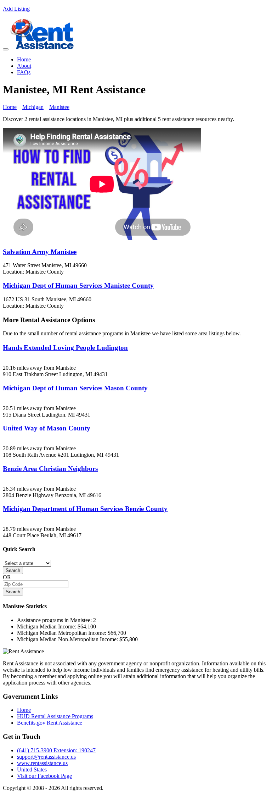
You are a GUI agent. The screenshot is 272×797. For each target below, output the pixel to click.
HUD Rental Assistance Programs (55, 716)
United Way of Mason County (46, 428)
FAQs (23, 72)
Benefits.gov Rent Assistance (49, 723)
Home (24, 59)
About (24, 66)
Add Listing (16, 9)
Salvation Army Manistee (39, 251)
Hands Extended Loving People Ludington (65, 347)
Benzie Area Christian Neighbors (50, 468)
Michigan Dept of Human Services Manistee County (78, 285)
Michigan (33, 107)
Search (13, 570)
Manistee (59, 107)
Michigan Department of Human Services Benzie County (85, 508)
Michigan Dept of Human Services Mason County (75, 388)
